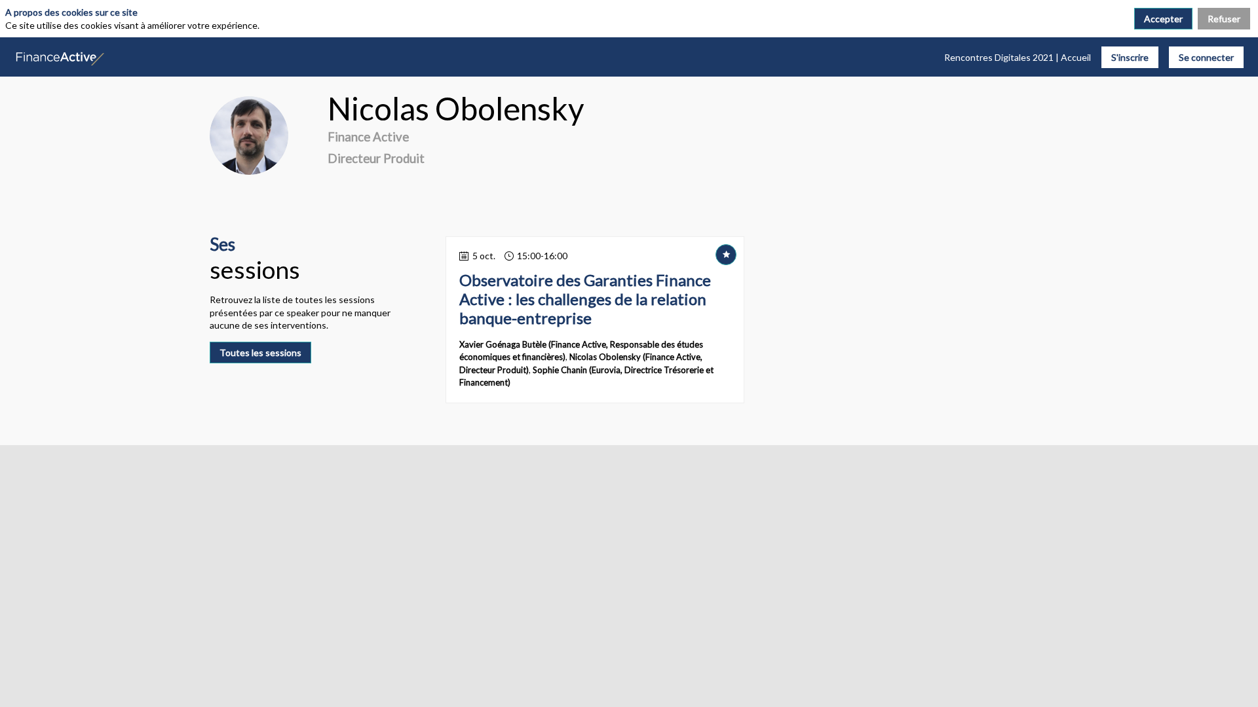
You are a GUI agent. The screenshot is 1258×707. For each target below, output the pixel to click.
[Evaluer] (725, 254)
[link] (1017, 57)
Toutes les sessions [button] (260, 352)
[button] (1129, 57)
